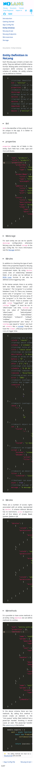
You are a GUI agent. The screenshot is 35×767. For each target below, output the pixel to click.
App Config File (8, 25)
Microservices (8, 37)
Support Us (19, 10)
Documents (13, 8)
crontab (20, 326)
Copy (29, 77)
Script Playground (8, 10)
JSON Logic (7, 277)
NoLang (5, 8)
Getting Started (8, 22)
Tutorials (21, 8)
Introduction (7, 18)
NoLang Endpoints (9, 34)
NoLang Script (8, 31)
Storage (6, 40)
